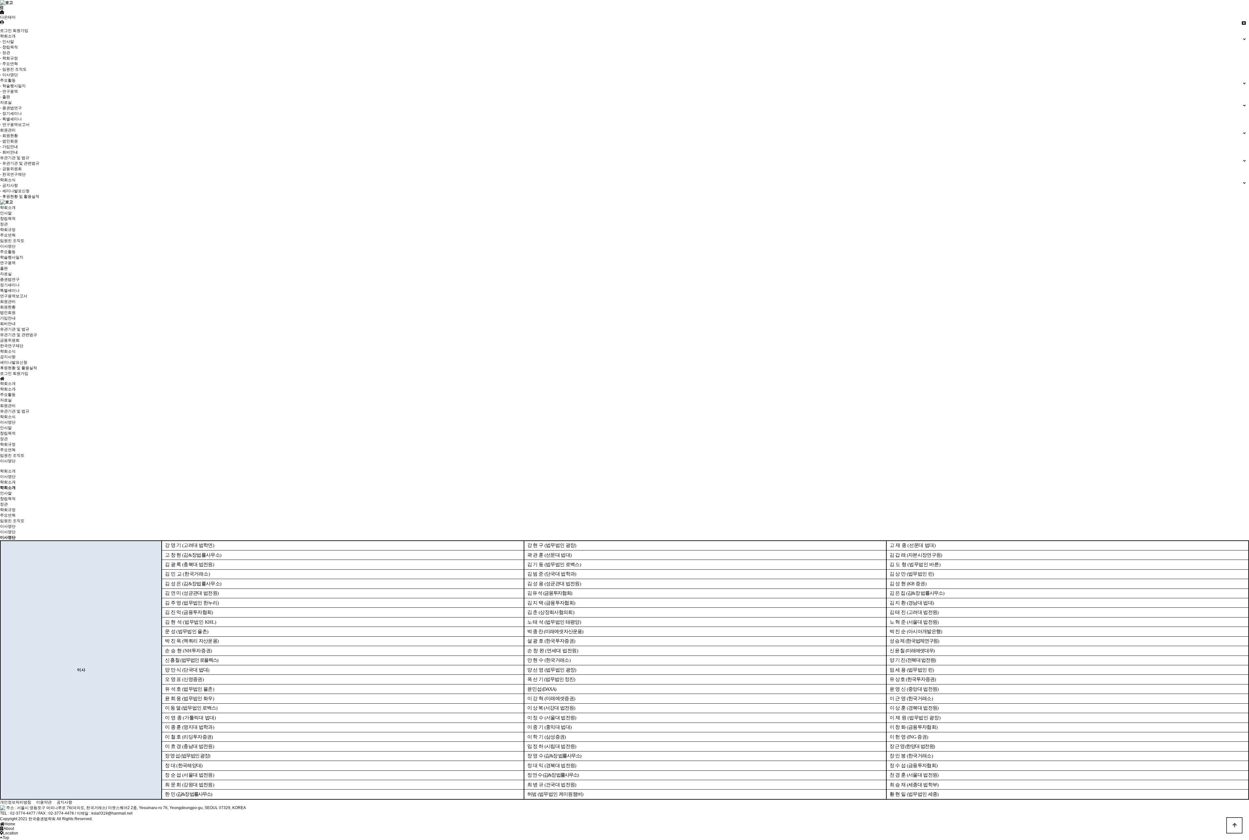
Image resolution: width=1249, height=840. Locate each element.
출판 (4, 268)
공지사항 (8, 357)
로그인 (6, 30)
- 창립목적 (9, 47)
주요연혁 (8, 235)
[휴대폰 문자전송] (2, 12)
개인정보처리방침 (15, 802)
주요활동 (8, 252)
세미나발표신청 (13, 362)
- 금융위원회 (11, 169)
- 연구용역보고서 (15, 124)
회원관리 (8, 301)
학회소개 (8, 207)
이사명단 (8, 246)
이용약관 (44, 802)
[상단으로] (1234, 825)
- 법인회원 (9, 141)
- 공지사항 (9, 185)
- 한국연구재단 (13, 174)
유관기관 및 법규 (14, 329)
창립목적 (8, 218)
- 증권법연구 (11, 108)
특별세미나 (10, 290)
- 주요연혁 (9, 63)
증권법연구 (10, 279)
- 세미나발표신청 (15, 191)
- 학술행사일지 (13, 86)
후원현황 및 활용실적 (18, 368)
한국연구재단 (11, 346)
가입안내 (8, 318)
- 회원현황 (9, 135)
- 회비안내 (9, 152)
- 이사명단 (9, 75)
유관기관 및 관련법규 (18, 334)
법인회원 (8, 312)
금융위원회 (10, 340)
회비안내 (8, 323)
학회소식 (8, 351)
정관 (4, 224)
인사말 (6, 213)
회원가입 (20, 30)
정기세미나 (10, 285)
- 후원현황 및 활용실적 (19, 196)
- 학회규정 (9, 58)
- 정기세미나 (11, 113)
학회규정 (8, 229)
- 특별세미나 (11, 119)
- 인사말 (7, 41)
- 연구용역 (9, 91)
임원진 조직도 (12, 240)
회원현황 (8, 307)
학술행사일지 (11, 257)
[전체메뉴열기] (2, 8)
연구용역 (8, 263)
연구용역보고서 (13, 296)
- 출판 (5, 97)
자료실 (6, 274)
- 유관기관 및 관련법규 (19, 163)
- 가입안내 (9, 146)
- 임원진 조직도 (13, 69)
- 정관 (5, 52)
